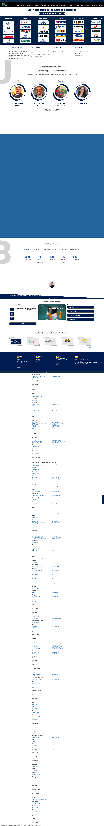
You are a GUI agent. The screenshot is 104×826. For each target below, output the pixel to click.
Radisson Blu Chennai (56, 645)
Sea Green (34, 425)
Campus (50, 5)
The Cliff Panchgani (35, 824)
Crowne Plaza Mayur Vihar (56, 536)
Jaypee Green (34, 670)
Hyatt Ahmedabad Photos (56, 442)
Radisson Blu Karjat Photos (37, 396)
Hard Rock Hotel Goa (35, 504)
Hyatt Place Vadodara (36, 803)
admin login (99, 5)
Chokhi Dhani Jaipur (35, 409)
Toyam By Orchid (35, 708)
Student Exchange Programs (22, 361)
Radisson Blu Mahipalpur (56, 535)
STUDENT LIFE (43, 5)
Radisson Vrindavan (55, 566)
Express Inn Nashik (35, 626)
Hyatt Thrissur (34, 758)
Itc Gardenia (34, 582)
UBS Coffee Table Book (74, 315)
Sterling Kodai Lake (35, 795)
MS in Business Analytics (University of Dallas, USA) (40, 52)
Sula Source (34, 627)
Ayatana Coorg (34, 450)
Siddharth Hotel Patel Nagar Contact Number (40, 538)
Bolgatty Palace (55, 653)
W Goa (53, 574)
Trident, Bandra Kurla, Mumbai (37, 428)
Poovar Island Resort (35, 469)
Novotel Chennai (55, 644)
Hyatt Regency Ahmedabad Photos (58, 441)
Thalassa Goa (34, 400)
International (80, 5)
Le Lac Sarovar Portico (36, 491)
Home (18, 5)
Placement (18, 360)
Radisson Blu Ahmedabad (56, 439)
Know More (102, 499)
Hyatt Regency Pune (55, 522)
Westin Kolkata (34, 479)
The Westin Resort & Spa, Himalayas (38, 749)
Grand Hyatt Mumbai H (36, 426)
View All (90, 347)
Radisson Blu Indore (35, 592)
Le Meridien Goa (35, 503)
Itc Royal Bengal (35, 477)
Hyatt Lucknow (34, 562)
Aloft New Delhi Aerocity (56, 537)
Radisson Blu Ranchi (55, 491)
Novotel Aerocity (55, 533)
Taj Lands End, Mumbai (36, 431)
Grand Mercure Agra (55, 737)
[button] (49, 298)
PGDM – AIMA (77, 53)
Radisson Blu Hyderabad (36, 554)
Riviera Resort (34, 745)
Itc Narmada (34, 440)
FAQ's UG (38, 361)
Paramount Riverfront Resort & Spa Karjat (39, 395)
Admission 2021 (72, 311)
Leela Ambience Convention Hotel (38, 537)
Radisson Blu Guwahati (36, 473)
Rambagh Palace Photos (36, 414)
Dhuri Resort (34, 741)
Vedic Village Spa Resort (56, 478)
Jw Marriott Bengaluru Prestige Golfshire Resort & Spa (41, 558)
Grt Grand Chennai (35, 646)
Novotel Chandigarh (35, 618)
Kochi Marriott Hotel (35, 652)
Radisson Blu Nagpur (56, 570)
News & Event (19, 362)
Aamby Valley (34, 631)
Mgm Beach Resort (35, 645)
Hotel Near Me (34, 418)
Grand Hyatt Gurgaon (35, 404)
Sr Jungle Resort (55, 674)
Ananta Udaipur (35, 511)
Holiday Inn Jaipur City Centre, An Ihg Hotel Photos (61, 413)
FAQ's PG (38, 360)
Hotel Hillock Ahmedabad (56, 440)
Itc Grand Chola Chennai (36, 648)
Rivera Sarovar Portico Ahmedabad (38, 442)
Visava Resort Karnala (36, 610)
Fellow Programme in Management (16, 60)
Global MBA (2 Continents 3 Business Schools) (40, 50)
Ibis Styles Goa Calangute (56, 503)
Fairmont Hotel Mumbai (56, 427)
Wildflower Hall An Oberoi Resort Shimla (39, 799)
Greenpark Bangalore (35, 578)
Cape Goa (34, 778)
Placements (56, 5)
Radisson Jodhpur (55, 679)
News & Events (71, 5)
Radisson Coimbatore (36, 674)
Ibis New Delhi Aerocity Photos (37, 536)
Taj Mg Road (54, 578)
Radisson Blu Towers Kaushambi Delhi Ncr (39, 486)
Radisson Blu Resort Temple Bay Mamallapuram (40, 460)
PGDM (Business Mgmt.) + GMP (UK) (16, 53)
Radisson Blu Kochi (55, 652)
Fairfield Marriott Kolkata (56, 477)
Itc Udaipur (54, 511)
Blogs (18, 365)
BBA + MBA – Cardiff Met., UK (58, 51)
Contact (93, 5)
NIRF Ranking (71, 319)
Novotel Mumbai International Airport (38, 427)
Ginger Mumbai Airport (56, 422)
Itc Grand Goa (34, 733)
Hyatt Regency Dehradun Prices (37, 614)
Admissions (63, 5)
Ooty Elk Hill (34, 597)
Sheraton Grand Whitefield (36, 584)
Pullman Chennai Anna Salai (57, 646)
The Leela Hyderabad (56, 554)
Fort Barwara (34, 499)
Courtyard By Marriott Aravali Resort (38, 495)
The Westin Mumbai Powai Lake (57, 423)
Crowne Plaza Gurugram (56, 404)
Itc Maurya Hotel (35, 533)
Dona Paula (54, 696)
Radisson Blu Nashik (55, 626)
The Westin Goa (35, 574)
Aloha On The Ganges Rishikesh (57, 749)
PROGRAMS (29, 5)
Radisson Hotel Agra (35, 737)
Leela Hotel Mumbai (55, 425)
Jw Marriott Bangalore (56, 582)
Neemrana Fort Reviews (36, 546)
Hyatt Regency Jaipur (36, 410)
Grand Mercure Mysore (56, 657)
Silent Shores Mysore (36, 657)
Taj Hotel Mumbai (35, 422)
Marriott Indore (55, 592)
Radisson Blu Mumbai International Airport (39, 423)
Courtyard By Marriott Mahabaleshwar (39, 376)
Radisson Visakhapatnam (36, 791)
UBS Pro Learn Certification (36, 56)
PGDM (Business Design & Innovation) (16, 58)
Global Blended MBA (78, 55)
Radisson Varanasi (35, 766)
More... (22, 323)
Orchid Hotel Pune (35, 523)
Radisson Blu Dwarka (35, 464)
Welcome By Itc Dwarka (56, 464)
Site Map (18, 366)
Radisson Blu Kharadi (56, 521)
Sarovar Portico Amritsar (36, 700)
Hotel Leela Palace (35, 647)
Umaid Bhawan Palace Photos (37, 679)
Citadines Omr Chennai (36, 644)
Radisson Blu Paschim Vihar (37, 465)
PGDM (10, 50)
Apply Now (95, 0)
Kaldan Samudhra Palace (36, 459)
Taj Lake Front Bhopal (36, 683)
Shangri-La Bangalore (56, 583)
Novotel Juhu (54, 424)
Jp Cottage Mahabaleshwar (57, 376)
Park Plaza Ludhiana (35, 640)
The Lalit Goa (34, 815)
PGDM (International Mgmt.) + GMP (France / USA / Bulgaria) (19, 56)
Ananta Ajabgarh (35, 601)
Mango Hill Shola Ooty (56, 596)
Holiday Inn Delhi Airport (56, 534)
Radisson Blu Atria (35, 583)
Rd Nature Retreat (35, 435)
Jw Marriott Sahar (55, 428)
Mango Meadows (35, 542)
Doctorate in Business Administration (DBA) (39, 58)
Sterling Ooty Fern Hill (36, 596)
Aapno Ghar (34, 405)
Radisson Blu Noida (35, 712)
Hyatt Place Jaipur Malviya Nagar (38, 413)
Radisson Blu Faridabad (56, 495)
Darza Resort (34, 675)
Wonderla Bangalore (35, 454)
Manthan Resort (35, 782)
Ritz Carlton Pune (35, 521)
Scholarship (38, 359)
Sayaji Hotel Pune (35, 770)
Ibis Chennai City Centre (56, 647)
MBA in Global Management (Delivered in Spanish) (40, 54)
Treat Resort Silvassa (36, 774)
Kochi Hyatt (34, 653)
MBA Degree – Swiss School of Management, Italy (84, 51)
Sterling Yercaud (35, 807)
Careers (87, 5)
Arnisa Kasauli (34, 391)
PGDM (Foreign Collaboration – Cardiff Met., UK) (18, 51)
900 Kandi (34, 666)
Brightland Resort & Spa (36, 377)
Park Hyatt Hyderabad (36, 550)
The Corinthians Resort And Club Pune (39, 522)
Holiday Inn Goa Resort (36, 811)
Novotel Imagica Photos (36, 716)
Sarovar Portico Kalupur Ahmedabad (38, 439)
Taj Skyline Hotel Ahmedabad (37, 441)
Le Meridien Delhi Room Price (37, 535)
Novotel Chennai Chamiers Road (57, 648)
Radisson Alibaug (35, 517)
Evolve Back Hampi (35, 588)
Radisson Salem (35, 687)
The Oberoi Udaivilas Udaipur (37, 512)
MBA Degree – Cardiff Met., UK (81, 50)
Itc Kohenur (54, 550)
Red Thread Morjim (35, 446)
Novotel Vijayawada (35, 725)
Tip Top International (35, 622)
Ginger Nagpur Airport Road (37, 570)
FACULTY (36, 5)
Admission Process (39, 358)
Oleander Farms (55, 395)
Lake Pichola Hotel (55, 512)
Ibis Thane (34, 729)
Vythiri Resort (34, 704)
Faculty (18, 358)
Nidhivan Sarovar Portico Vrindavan (38, 566)
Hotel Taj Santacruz (55, 426)
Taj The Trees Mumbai (36, 424)
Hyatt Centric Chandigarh (56, 618)
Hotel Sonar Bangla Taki (36, 762)
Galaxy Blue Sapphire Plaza (57, 486)
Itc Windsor (54, 584)
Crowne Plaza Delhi (55, 538)
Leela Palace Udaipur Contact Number (59, 513)
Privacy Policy (19, 367)
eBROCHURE (71, 307)
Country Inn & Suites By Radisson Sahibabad (40, 487)
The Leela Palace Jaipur (56, 409)
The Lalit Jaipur (55, 410)
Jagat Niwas (34, 513)
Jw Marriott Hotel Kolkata (56, 479)
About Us (23, 5)
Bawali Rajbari (34, 478)
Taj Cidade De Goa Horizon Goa (37, 696)
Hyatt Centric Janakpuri (36, 534)
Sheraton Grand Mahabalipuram (57, 459)
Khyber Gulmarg (35, 527)
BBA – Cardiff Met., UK (57, 50)
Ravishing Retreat (35, 381)
